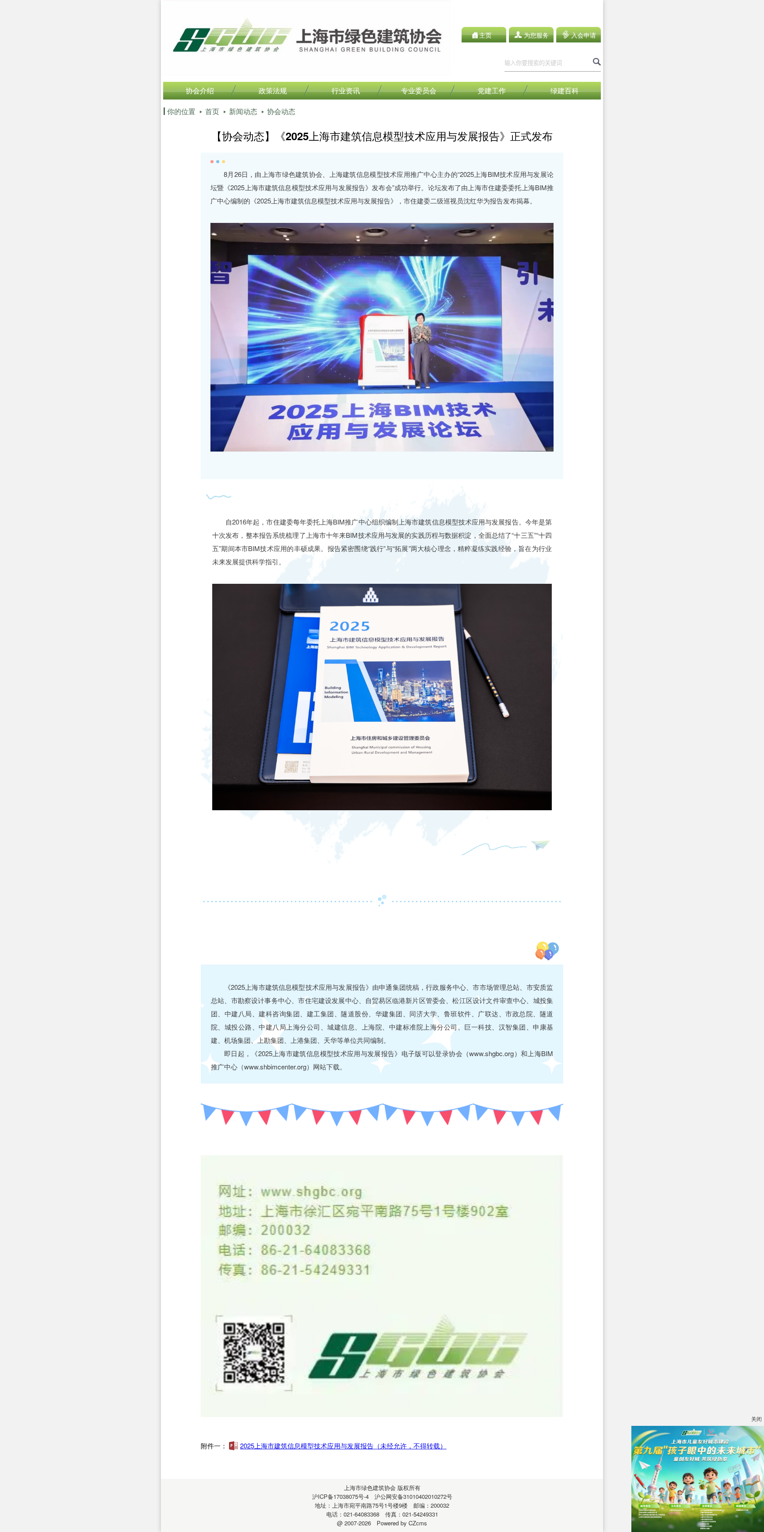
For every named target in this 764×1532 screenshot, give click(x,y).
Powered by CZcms (399, 1523)
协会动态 (281, 111)
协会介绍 (200, 90)
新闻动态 (243, 111)
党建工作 (492, 90)
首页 (212, 111)
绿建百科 (564, 90)
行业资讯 (346, 90)
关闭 (756, 1418)
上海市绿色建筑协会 (370, 1487)
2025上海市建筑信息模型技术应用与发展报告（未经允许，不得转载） (343, 1445)
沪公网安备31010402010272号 (410, 1496)
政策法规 (273, 90)
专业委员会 (418, 90)
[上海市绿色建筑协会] (307, 72)
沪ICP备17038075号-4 (340, 1496)
